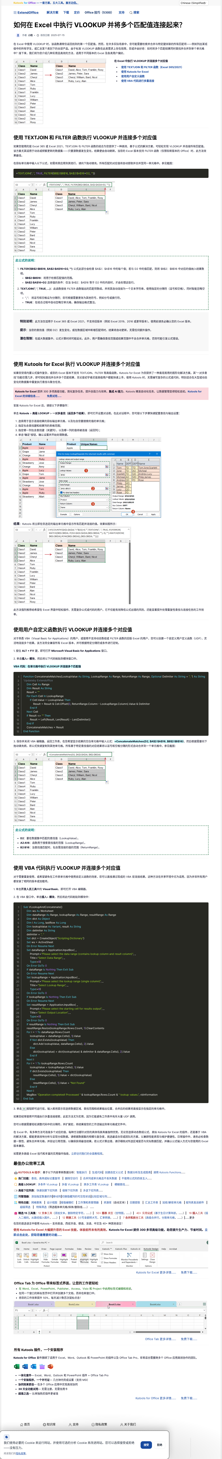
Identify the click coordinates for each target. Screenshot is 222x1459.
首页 (27, 1424)
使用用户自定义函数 (133, 76)
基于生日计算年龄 (165, 1213)
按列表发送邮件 (195, 1202)
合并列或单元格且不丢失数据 (100, 1178)
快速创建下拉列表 (47, 1190)
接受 (146, 1444)
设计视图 (52, 1202)
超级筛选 (25, 1207)
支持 (121, 12)
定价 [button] (77, 12)
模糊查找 (120, 1184)
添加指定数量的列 (41, 1196)
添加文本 (60, 1213)
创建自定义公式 (114, 1172)
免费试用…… (54, 396)
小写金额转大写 (88, 1217)
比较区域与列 (99, 1196)
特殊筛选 (41, 1207)
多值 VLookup (70, 1184)
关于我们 (130, 1424)
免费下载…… (189, 1272)
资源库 (107, 1202)
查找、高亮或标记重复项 (45, 1178)
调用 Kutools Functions (167, 1172)
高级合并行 (152, 1217)
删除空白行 (71, 1178)
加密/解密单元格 (172, 1202)
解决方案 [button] (52, 12)
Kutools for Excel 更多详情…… (156, 1272)
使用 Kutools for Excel (135, 71)
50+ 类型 (104, 1213)
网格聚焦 (36, 1202)
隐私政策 (101, 1424)
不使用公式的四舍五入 (135, 1178)
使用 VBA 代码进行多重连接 (137, 80)
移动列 (57, 1196)
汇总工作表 (151, 1202)
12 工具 (45, 1213)
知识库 (51, 1424)
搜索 (136, 12)
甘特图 (120, 1213)
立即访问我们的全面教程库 (86, 1153)
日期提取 (135, 1202)
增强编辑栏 (67, 1202)
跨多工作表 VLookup (96, 1184)
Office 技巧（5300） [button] (99, 12)
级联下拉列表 (70, 1190)
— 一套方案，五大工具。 (46, 3)
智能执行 (82, 1172)
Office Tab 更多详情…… (160, 1339)
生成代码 (97, 1172)
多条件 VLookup (48, 1184)
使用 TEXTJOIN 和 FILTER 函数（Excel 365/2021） (152, 67)
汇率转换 (105, 1217)
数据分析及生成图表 (139, 1172)
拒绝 (159, 1444)
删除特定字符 (75, 1213)
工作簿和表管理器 (88, 1202)
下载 (66, 12)
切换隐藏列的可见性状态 (76, 1196)
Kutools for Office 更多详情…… (156, 1398)
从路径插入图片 (40, 1217)
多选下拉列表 (91, 1190)
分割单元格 (168, 1217)
